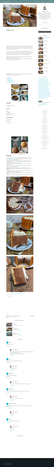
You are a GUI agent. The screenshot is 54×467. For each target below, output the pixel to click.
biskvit (47, 78)
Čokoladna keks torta (10, 79)
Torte (7, 28)
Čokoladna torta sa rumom (10, 81)
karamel (40, 84)
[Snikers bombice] (40, 72)
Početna (36, 1)
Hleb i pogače (44, 122)
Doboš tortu (22, 53)
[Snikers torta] (40, 45)
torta (23, 293)
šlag (46, 97)
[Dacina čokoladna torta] (40, 38)
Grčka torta (45, 55)
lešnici (47, 87)
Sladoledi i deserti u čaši (44, 142)
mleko (40, 90)
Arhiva (45, 1)
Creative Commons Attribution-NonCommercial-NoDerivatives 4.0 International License (43, 104)
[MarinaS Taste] (6, 1)
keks (43, 84)
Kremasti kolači (44, 136)
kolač (46, 84)
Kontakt (47, 1)
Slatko (44, 130)
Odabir (44, 113)
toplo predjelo (47, 94)
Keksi (44, 134)
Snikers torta (45, 44)
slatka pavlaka (48, 93)
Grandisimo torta (16, 328)
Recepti (39, 1)
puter (19, 293)
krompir (40, 87)
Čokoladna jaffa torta (46, 63)
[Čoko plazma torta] (40, 60)
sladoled (45, 93)
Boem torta (15, 324)
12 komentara (9, 296)
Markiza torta (45, 51)
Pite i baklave (44, 139)
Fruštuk (44, 110)
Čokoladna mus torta (10, 80)
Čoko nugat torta (46, 67)
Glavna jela (44, 119)
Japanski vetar (46, 40)
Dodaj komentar (20, 325)
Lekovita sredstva (44, 111)
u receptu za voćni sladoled (17, 162)
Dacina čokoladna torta (47, 37)
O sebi (42, 1)
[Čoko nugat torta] (40, 68)
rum (21, 293)
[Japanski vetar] (40, 41)
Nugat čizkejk (9, 78)
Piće (44, 116)
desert (14, 293)
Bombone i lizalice (44, 131)
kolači (49, 84)
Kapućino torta (15, 333)
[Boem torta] (9, 324)
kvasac (43, 87)
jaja (15, 293)
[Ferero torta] (40, 48)
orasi (47, 90)
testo (43, 94)
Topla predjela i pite (44, 128)
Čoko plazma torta (46, 59)
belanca (40, 78)
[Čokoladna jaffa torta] (40, 64)
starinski (40, 94)
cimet (40, 81)
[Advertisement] (19, 39)
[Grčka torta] (40, 56)
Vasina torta (8, 77)
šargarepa (43, 97)
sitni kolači (40, 93)
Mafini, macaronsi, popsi (44, 137)
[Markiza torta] (40, 52)
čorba (40, 97)
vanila (42, 96)
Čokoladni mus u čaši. (10, 82)
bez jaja (44, 78)
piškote (18, 293)
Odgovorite (12, 355)
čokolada (11, 293)
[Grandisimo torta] (9, 329)
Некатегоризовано (44, 148)
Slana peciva (44, 125)
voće (45, 96)
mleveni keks (44, 90)
